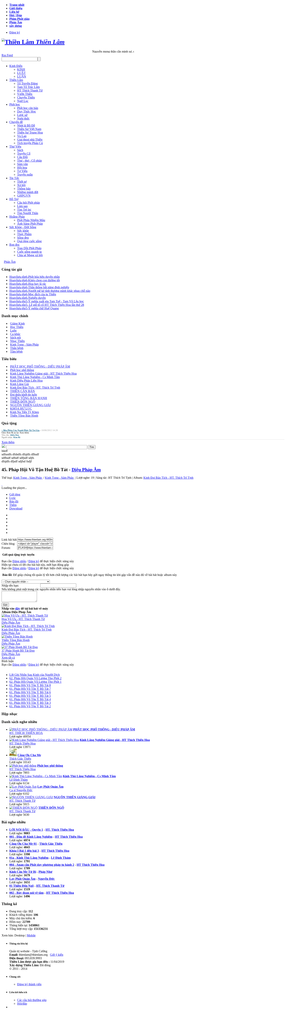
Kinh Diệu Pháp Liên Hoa (26, 380)
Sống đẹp (23, 237)
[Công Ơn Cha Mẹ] (13, 755)
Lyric (12, 498)
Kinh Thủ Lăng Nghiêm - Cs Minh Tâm (35, 377)
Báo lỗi (13, 501)
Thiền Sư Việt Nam (29, 129)
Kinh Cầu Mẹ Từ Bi (22, 871)
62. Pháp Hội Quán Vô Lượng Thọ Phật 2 (35, 678)
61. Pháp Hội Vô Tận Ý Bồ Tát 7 (30, 688)
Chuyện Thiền (26, 97)
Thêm (13, 505)
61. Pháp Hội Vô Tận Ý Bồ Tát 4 (30, 699)
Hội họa (22, 167)
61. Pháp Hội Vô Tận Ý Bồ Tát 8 (30, 685)
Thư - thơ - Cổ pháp (29, 160)
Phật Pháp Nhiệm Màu (31, 220)
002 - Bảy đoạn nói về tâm (26, 892)
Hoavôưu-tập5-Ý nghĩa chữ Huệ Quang (34, 308)
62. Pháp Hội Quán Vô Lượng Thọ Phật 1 (35, 681)
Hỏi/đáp (22, 1003)
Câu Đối (22, 157)
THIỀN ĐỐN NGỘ (22, 401)
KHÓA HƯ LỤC (21, 408)
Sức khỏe (23, 230)
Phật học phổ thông (22, 370)
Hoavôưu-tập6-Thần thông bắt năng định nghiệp (39, 287)
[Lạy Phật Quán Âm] (23, 786)
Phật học (14, 104)
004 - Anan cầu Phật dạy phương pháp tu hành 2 (41, 864)
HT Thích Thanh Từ (30, 90)
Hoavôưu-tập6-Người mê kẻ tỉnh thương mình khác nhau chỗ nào (49, 290)
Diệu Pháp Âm (86, 469)
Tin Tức (14, 178)
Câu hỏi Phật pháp (28, 202)
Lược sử (22, 115)
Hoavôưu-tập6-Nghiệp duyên (27, 297)
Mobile (31, 935)
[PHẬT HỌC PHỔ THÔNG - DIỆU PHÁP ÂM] (40, 729)
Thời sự (22, 181)
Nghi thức (23, 118)
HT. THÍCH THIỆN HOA (26, 733)
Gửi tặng (14, 494)
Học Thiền (16, 327)
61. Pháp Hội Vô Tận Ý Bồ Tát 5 (30, 695)
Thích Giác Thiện (20, 758)
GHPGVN (24, 195)
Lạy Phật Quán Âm (22, 878)
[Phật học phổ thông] (22, 765)
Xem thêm (24, 432)
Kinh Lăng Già (19, 384)
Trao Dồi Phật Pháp (29, 248)
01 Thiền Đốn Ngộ (21, 885)
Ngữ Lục (22, 101)
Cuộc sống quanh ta (29, 251)
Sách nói (15, 337)
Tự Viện (22, 171)
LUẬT (21, 73)
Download (15, 508)
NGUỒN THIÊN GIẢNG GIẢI (30, 405)
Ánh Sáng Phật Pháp (30, 223)
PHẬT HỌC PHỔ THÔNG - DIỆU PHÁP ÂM (40, 366)
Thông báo (24, 188)
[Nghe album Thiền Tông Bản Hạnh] (17, 636)
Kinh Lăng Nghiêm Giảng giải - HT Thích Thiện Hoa (43, 373)
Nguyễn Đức (46, 878)
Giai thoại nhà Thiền (29, 139)
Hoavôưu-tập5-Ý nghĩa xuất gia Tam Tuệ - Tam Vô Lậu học (46, 301)
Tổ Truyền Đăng (27, 83)
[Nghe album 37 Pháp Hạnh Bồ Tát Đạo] (20, 647)
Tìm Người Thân (27, 213)
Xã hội (21, 185)
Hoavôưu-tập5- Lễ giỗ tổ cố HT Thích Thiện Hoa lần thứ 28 (46, 304)
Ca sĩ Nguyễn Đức (20, 790)
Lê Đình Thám (18, 779)
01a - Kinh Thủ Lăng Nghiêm (28, 857)
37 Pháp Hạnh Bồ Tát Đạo (18, 650)
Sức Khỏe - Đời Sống (22, 227)
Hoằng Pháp (17, 216)
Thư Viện (15, 146)
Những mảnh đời (27, 192)
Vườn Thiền (24, 94)
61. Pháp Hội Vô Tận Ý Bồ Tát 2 (30, 706)
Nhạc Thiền (17, 341)
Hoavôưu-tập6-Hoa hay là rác (27, 283)
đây (17, 608)
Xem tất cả (8, 657)
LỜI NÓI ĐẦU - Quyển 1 (26, 829)
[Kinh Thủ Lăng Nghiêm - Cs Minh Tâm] (35, 776)
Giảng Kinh (17, 323)
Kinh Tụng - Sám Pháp (24, 344)
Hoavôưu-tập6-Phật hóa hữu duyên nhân (34, 276)
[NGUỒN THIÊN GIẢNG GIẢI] (31, 797)
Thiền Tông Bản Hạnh (24, 415)
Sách (20, 150)
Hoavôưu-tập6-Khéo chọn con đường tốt (34, 280)
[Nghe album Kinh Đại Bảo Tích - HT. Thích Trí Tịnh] (28, 626)
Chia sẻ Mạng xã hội (30, 255)
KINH (21, 69)
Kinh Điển (15, 66)
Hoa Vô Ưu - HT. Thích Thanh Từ (23, 619)
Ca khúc (15, 334)
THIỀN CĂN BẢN (22, 391)
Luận (13, 330)
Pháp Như (45, 871)
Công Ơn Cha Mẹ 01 (23, 843)
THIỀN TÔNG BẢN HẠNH (28, 398)
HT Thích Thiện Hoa (22, 743)
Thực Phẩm (24, 234)
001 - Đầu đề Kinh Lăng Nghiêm (30, 836)
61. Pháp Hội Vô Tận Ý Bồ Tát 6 (30, 692)
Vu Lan (21, 136)
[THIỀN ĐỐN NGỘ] (23, 807)
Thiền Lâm (16, 80)
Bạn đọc (14, 244)
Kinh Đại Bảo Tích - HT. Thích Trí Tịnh (35, 387)
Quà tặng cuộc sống (29, 241)
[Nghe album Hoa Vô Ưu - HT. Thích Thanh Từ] (25, 615)
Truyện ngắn (25, 174)
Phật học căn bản (27, 108)
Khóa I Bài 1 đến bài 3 (24, 850)
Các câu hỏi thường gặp (31, 1000)
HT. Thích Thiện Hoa (60, 829)
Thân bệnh (16, 348)
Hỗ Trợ (13, 199)
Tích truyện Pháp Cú (30, 143)
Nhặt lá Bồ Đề (26, 125)
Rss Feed (7, 55)
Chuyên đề (16, 122)
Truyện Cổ (23, 153)
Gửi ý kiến (56, 954)
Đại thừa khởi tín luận (23, 394)
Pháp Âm (10, 261)
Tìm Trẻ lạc (24, 209)
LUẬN (21, 76)
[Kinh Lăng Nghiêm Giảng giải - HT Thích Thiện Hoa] (44, 740)
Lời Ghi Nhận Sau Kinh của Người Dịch (34, 674)
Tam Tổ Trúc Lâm (28, 87)
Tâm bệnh (16, 351)
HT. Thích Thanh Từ (22, 800)
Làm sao (22, 206)
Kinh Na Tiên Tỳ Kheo (24, 412)
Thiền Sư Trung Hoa (30, 132)
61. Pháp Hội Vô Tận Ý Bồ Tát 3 (30, 702)
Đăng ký (14, 32)
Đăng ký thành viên (29, 984)
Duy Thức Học (26, 111)
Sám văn (22, 164)
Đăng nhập (19, 561)
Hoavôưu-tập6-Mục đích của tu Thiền (32, 294)
